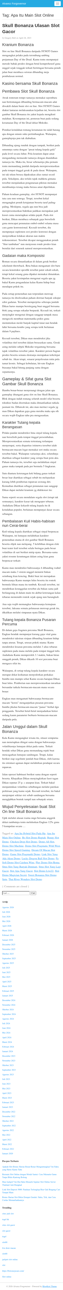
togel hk (5, 1219)
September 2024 (9, 1014)
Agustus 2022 (8, 1130)
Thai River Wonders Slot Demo (25, 879)
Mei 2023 (6, 1088)
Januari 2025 (7, 995)
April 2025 (6, 981)
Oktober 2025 (8, 953)
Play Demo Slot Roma (47, 862)
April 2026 (6, 925)
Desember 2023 (8, 1056)
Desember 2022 (8, 1111)
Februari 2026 (8, 935)
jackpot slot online (10, 1259)
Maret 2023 (7, 1097)
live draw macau (9, 1248)
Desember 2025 (8, 944)
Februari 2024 (8, 1046)
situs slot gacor (8, 1225)
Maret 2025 (7, 986)
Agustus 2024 (8, 1018)
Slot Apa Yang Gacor (21, 870)
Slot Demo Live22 (43, 870)
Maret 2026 (7, 930)
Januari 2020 (7, 1153)
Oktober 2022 (8, 1121)
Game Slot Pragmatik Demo (25, 854)
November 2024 (8, 1004)
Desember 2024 (8, 1000)
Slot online (6, 1276)
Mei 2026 (6, 921)
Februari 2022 (8, 1148)
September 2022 (9, 1125)
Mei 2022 (6, 1134)
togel (4, 1236)
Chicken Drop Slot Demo (23, 841)
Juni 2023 (6, 1083)
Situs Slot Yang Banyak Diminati (19, 866)
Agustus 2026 (8, 907)
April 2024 (6, 1037)
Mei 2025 (6, 977)
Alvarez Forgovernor (14, 3)
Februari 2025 (8, 991)
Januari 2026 (7, 939)
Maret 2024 (7, 1042)
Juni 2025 (6, 972)
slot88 (4, 1242)
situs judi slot (8, 1213)
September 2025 (9, 958)
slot (3, 1265)
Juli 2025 (6, 967)
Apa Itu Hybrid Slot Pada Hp (29, 833)
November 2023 (8, 1060)
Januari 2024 (7, 1051)
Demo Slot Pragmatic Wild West (42, 845)
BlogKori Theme (49, 1286)
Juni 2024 (6, 1028)
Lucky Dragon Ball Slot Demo (38, 858)
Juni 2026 (6, 916)
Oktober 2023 (8, 1065)
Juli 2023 (6, 1079)
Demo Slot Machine (13, 845)
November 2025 (8, 949)
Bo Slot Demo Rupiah (34, 837)
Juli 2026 (6, 912)
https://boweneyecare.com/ (13, 1270)
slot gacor (6, 1230)
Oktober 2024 (8, 1009)
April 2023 (6, 1093)
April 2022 (6, 1139)
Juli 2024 (6, 1023)
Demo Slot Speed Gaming (16, 850)
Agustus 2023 (8, 1074)
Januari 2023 (7, 1107)
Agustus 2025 (8, 963)
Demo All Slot (46, 841)
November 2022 (8, 1116)
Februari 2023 (8, 1102)
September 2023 (9, 1069)
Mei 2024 (6, 1032)
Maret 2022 (7, 1144)
